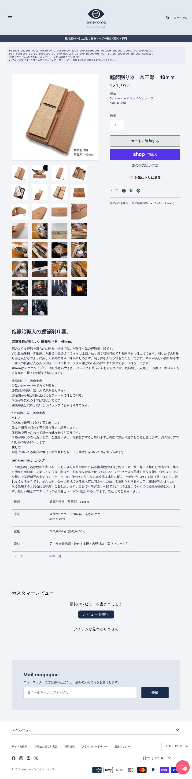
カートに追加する (145, 141)
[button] (88, 117)
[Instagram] (21, 758)
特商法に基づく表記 (45, 746)
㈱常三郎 (55, 556)
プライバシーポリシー (94, 746)
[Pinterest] (28, 758)
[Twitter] (36, 758)
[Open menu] (10, 18)
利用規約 (69, 746)
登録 (155, 692)
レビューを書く (96, 614)
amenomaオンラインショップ (134, 98)
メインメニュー (21, 730)
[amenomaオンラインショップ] (96, 17)
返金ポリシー (122, 746)
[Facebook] (13, 758)
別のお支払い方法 (145, 165)
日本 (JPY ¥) (174, 746)
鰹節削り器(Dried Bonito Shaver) (153, 203)
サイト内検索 (19, 746)
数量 (113, 115)
